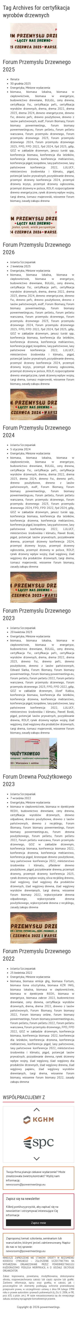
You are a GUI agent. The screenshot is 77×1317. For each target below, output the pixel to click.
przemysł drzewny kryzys (28, 545)
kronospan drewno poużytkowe (54, 857)
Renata (14, 79)
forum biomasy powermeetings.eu (52, 674)
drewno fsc (46, 478)
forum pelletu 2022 (42, 678)
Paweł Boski (66, 533)
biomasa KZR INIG (61, 985)
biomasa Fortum (63, 981)
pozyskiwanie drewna (60, 176)
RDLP (49, 188)
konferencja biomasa (24, 155)
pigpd (70, 171)
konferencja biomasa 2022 (56, 848)
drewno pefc (24, 117)
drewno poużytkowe (47, 117)
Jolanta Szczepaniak (23, 262)
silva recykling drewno (60, 878)
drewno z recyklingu (47, 823)
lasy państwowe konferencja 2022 (33, 861)
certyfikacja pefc (45, 104)
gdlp (71, 146)
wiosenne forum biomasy (56, 562)
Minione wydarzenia (38, 87)
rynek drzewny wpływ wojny (56, 192)
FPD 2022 (32, 146)
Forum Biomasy (55, 121)
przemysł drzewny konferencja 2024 (35, 180)
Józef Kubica (65, 691)
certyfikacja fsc (20, 104)
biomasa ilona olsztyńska (27, 985)
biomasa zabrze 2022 (40, 998)
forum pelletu (44, 129)
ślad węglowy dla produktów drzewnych (48, 724)
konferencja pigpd (21, 163)
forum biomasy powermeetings (43, 827)
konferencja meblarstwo (57, 159)
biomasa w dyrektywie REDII (32, 993)
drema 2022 (56, 108)
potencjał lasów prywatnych (28, 176)
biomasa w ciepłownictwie (27, 806)
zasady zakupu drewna (36, 201)
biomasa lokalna (38, 92)
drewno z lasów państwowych (51, 665)
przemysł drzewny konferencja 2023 (49, 874)
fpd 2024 (47, 146)
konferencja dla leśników (57, 155)
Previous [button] (36, 1157)
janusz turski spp (62, 150)
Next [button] (36, 1107)
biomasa (15, 92)
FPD (21, 146)
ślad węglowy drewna (40, 886)
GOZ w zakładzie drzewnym (29, 150)
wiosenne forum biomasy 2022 (43, 1077)
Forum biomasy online (35, 1014)
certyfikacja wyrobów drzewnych (34, 815)
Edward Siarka (19, 670)
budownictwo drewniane (26, 100)
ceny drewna (65, 100)
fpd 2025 (61, 146)
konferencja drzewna (24, 159)
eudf (41, 121)
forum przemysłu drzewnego (44, 134)
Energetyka (17, 87)
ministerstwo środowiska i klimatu (36, 171)
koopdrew (40, 163)
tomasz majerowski (39, 196)
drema (42, 108)
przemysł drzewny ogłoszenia (54, 184)
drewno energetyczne (49, 113)
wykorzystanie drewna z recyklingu (52, 903)
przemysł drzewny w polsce (27, 188)
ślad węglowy (58, 554)
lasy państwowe (57, 163)
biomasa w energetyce (54, 96)
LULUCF (68, 167)
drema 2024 (26, 113)
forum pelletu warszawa (35, 840)
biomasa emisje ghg (36, 981)
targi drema (17, 196)
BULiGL (49, 100)
